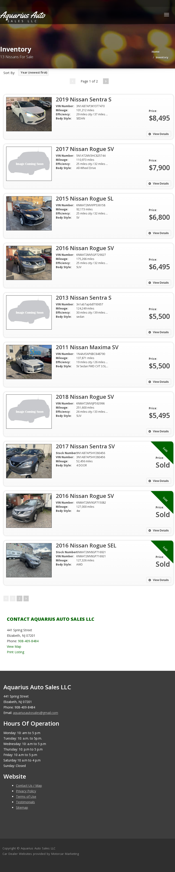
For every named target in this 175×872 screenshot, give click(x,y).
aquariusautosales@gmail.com (35, 713)
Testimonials (25, 802)
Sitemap (22, 807)
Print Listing (15, 652)
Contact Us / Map (29, 785)
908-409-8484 (28, 641)
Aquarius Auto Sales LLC (38, 848)
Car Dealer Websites (17, 854)
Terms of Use (26, 796)
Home (156, 52)
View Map (14, 646)
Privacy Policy (26, 791)
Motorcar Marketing (65, 854)
